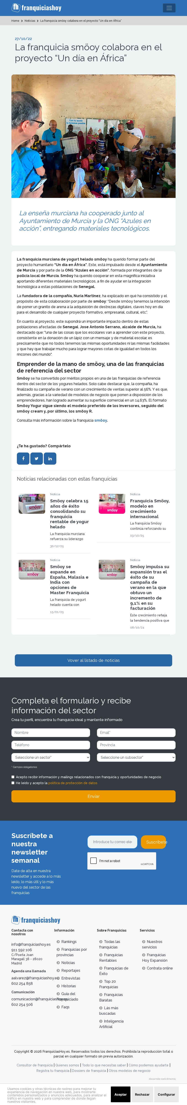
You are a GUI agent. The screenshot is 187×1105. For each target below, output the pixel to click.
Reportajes (70, 970)
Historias (68, 986)
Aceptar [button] (120, 1094)
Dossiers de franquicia (89, 1071)
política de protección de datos (72, 783)
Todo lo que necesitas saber (104, 1065)
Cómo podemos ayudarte (149, 1065)
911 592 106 (21, 950)
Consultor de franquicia (35, 1065)
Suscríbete (156, 842)
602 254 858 (22, 983)
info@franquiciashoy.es (31, 944)
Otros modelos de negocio (130, 1071)
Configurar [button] (166, 1094)
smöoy (100, 420)
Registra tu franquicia (52, 1071)
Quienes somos (67, 1065)
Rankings (69, 942)
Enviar (94, 796)
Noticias (68, 963)
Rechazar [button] (142, 1094)
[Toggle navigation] (169, 8)
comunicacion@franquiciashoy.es (39, 999)
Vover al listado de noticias (94, 660)
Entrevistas (70, 978)
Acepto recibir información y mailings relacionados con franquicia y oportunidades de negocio (88, 777)
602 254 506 (22, 1004)
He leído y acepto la (56, 783)
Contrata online (160, 968)
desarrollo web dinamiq (162, 1079)
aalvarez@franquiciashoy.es (35, 978)
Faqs (65, 1007)
